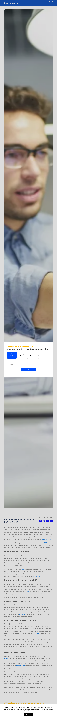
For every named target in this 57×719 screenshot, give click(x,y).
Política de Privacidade (28, 710)
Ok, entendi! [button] (28, 714)
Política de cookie (47, 709)
